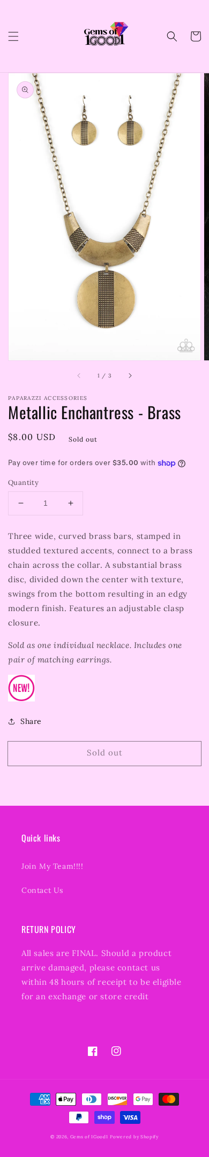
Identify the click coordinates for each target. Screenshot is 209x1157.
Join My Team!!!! (52, 866)
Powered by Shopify (134, 1136)
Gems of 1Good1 (89, 1136)
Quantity (23, 482)
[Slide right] (129, 375)
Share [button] (31, 721)
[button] (13, 36)
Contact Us (42, 890)
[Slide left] (79, 375)
